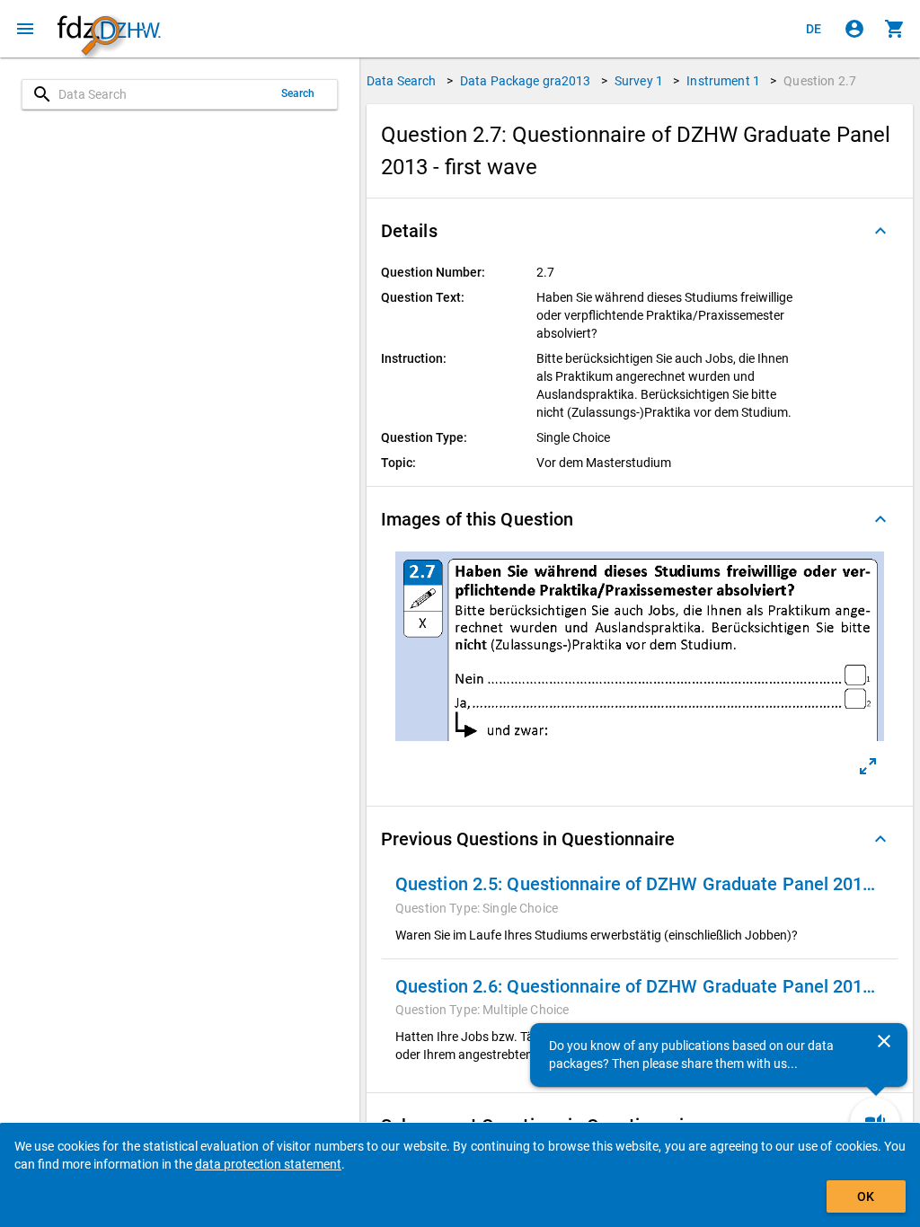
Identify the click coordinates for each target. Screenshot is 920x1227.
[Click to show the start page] (109, 29)
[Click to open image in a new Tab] (868, 766)
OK (865, 1196)
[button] (639, 231)
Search (298, 93)
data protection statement (268, 1164)
